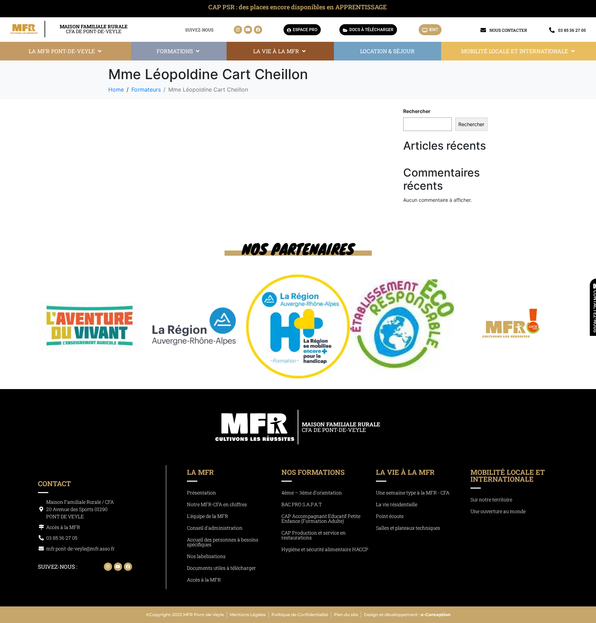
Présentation (201, 492)
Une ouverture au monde (498, 511)
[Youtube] (248, 30)
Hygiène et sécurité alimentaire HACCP (324, 549)
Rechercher (416, 111)
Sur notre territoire (491, 499)
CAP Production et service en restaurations (313, 535)
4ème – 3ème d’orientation (311, 492)
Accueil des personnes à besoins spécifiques (222, 542)
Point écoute (390, 516)
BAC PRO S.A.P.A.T (301, 504)
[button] (65, 51)
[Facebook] (258, 30)
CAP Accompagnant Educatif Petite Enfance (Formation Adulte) (320, 518)
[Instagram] (238, 30)
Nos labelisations (206, 556)
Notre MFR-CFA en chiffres (217, 504)
